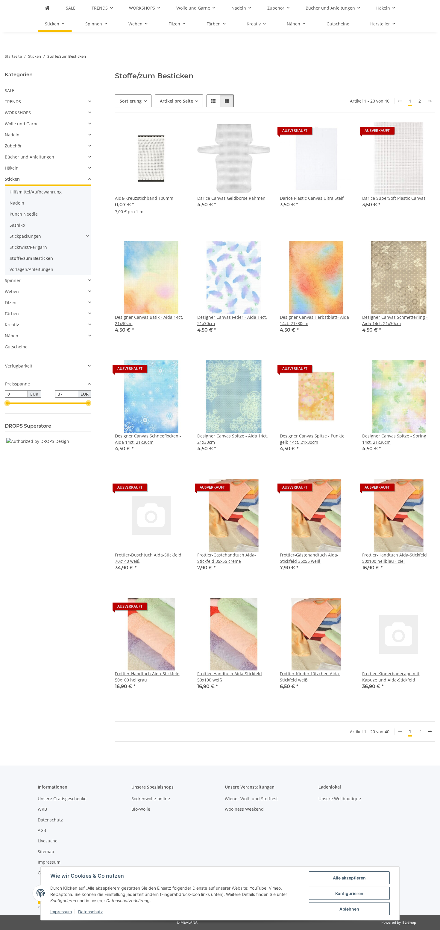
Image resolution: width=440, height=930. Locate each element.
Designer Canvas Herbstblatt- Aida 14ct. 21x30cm (314, 320)
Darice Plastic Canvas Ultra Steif (312, 198)
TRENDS (13, 101)
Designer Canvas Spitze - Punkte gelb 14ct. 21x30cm (312, 439)
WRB (42, 809)
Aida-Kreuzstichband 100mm (144, 198)
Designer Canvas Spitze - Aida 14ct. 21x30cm (232, 439)
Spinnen (13, 280)
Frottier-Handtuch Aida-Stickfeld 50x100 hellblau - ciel (394, 558)
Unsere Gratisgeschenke (62, 798)
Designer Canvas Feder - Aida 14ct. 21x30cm (232, 320)
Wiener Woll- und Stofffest (251, 798)
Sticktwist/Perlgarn (28, 247)
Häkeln (12, 168)
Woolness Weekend (244, 809)
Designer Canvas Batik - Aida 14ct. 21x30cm (149, 320)
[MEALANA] (47, 8)
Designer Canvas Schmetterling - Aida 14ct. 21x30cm (395, 320)
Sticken (12, 179)
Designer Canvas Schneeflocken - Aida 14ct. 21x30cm (148, 439)
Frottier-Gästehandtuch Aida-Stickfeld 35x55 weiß (309, 558)
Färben (12, 313)
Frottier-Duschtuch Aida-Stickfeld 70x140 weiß (148, 558)
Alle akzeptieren (349, 877)
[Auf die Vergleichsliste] (244, 132)
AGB (42, 830)
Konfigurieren (349, 893)
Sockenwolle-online (150, 798)
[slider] (7, 403)
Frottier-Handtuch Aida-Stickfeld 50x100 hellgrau (147, 677)
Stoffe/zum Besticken (31, 258)
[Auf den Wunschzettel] (260, 132)
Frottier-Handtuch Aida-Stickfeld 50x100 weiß (229, 677)
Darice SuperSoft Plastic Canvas (394, 198)
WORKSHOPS (18, 112)
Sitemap (46, 851)
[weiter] (429, 101)
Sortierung (131, 101)
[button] (213, 100)
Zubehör (13, 146)
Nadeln (12, 135)
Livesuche (47, 841)
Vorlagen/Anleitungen (31, 269)
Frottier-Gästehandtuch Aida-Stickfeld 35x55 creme (226, 558)
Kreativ (12, 324)
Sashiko (17, 225)
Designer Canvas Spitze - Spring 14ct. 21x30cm (394, 439)
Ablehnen (349, 908)
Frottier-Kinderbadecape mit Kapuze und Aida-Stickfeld (390, 677)
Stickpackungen (25, 236)
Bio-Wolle (140, 809)
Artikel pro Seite (176, 101)
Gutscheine (16, 347)
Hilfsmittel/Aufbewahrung (36, 192)
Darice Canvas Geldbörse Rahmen (231, 198)
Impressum (61, 911)
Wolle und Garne (22, 123)
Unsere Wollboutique (339, 798)
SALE (9, 90)
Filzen (10, 302)
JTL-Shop (409, 922)
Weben (12, 291)
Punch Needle (24, 214)
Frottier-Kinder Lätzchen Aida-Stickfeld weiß (310, 677)
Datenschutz (90, 911)
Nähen (11, 336)
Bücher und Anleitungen (29, 157)
